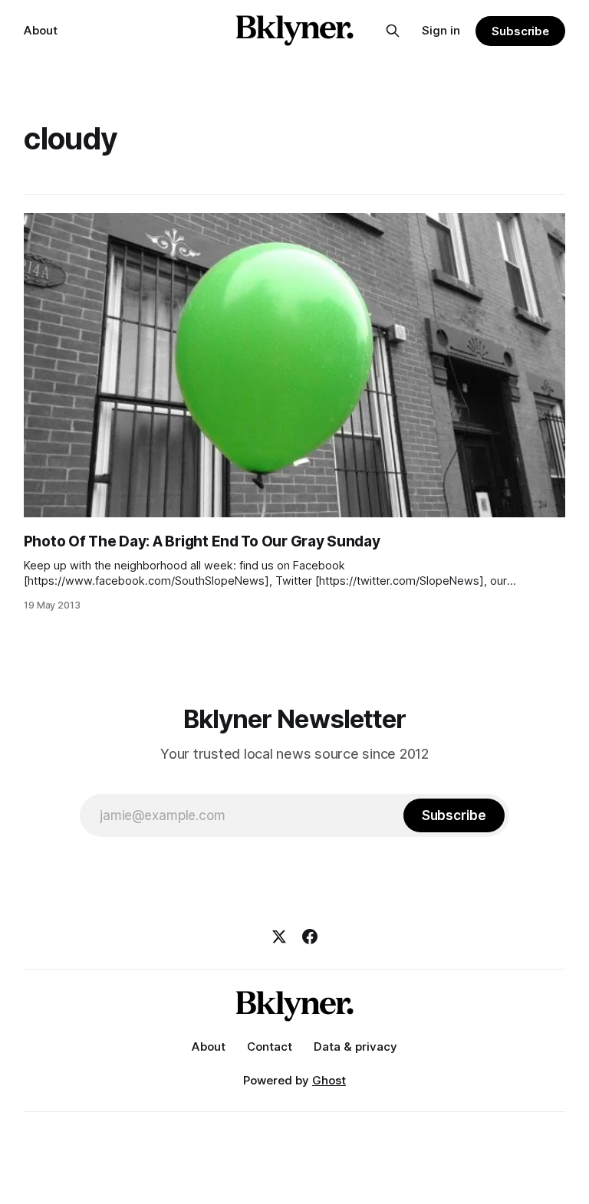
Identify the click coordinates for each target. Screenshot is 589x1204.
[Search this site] (392, 30)
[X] (279, 936)
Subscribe (520, 31)
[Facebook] (310, 936)
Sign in (441, 30)
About (41, 30)
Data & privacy (355, 1046)
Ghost (329, 1080)
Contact (269, 1046)
